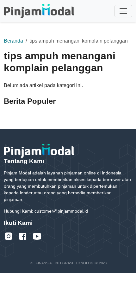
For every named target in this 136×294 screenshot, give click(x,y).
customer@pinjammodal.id (61, 211)
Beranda (13, 41)
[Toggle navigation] (123, 11)
